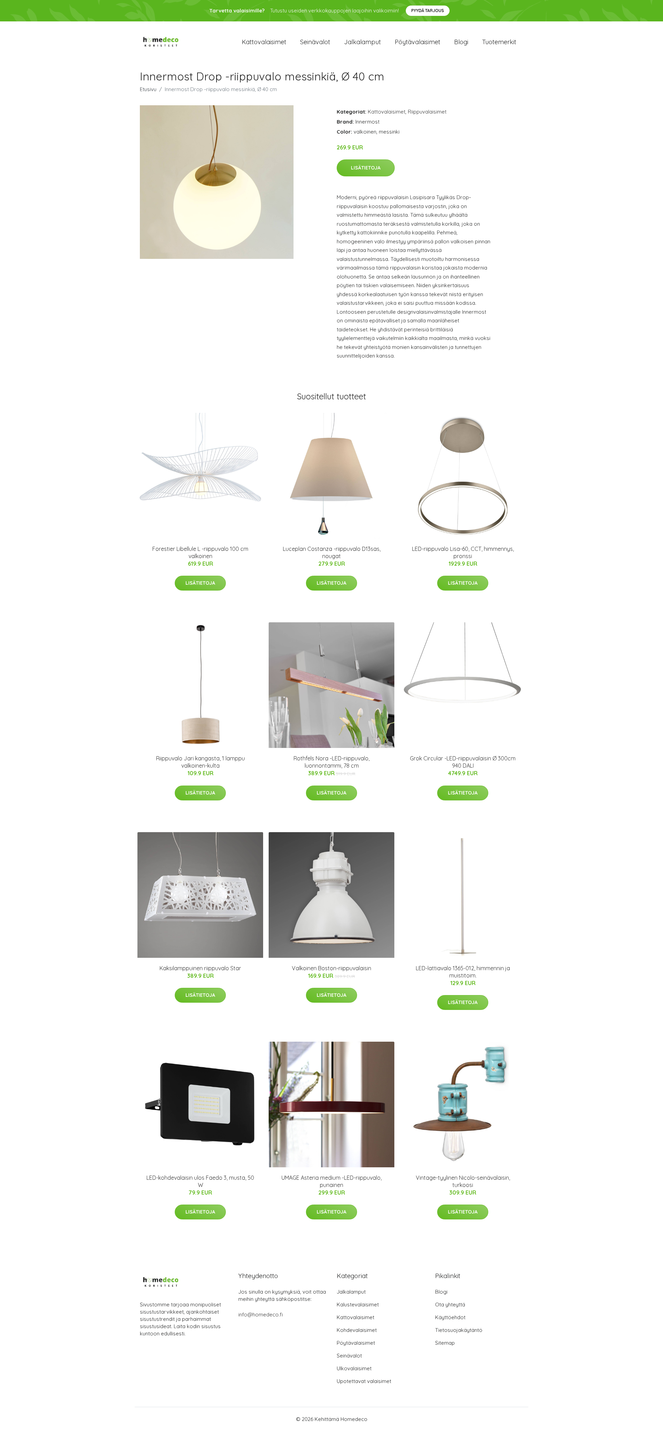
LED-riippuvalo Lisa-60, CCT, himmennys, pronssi (463, 552)
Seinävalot (315, 42)
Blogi (461, 42)
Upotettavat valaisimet (364, 1381)
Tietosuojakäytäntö (458, 1330)
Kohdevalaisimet (357, 1330)
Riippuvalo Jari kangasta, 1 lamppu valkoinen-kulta (200, 762)
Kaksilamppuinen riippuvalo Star (200, 968)
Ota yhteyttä (450, 1304)
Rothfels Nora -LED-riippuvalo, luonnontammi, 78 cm (331, 762)
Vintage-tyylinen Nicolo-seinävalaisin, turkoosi (463, 1181)
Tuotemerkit (499, 42)
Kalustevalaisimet (358, 1304)
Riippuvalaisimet (427, 111)
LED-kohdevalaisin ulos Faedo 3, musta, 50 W (200, 1181)
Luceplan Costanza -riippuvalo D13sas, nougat (332, 552)
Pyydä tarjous (427, 10)
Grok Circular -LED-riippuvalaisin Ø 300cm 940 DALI (463, 762)
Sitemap (445, 1343)
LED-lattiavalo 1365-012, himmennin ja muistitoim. (463, 972)
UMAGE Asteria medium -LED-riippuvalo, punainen (331, 1181)
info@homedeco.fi (260, 1314)
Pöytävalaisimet (417, 42)
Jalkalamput (362, 42)
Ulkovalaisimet (354, 1368)
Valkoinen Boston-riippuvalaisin (331, 968)
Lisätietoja (366, 168)
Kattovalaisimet (264, 42)
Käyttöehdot (450, 1317)
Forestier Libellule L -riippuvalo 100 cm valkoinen (200, 552)
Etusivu (148, 89)
